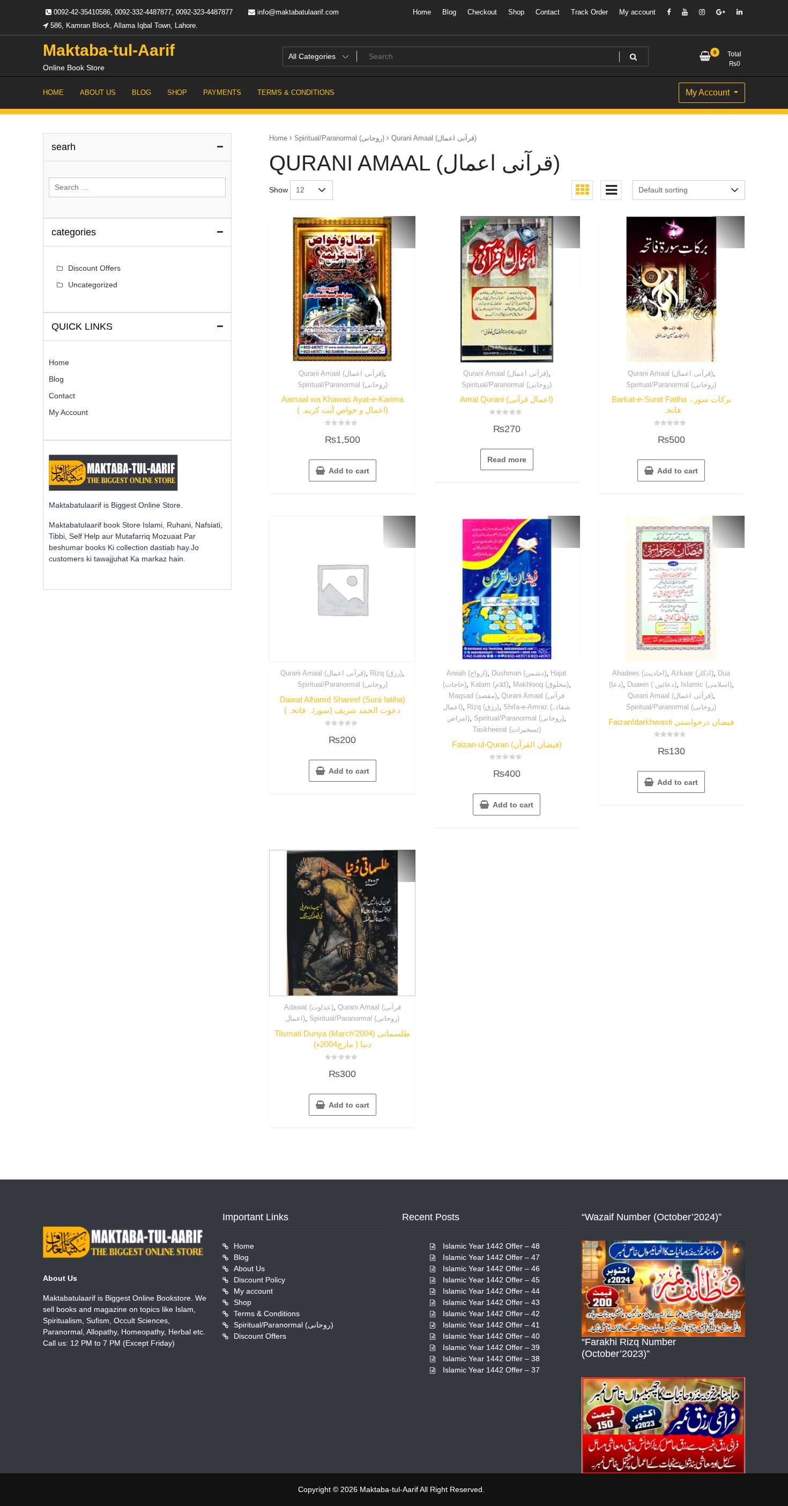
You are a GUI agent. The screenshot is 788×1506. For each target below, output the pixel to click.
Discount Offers (94, 268)
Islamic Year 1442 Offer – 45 (491, 1279)
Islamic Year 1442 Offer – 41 (491, 1324)
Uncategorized (92, 284)
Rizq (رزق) (386, 673)
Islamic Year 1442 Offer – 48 (491, 1246)
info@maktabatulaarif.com (297, 12)
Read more (506, 459)
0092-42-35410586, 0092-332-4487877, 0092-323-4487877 (142, 12)
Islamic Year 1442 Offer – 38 (491, 1358)
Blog (449, 12)
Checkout (482, 12)
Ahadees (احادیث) (639, 673)
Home (422, 12)
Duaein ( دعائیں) (652, 684)
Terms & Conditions (267, 1313)
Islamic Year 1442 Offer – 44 (491, 1291)
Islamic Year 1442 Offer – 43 (491, 1302)
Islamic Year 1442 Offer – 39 (491, 1347)
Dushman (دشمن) (519, 673)
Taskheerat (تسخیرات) (507, 729)
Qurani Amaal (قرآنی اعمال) (341, 373)
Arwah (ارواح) (467, 673)
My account (637, 12)
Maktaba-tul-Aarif (109, 50)
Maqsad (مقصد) (473, 696)
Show (278, 190)
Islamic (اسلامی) (706, 684)
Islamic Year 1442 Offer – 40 (491, 1336)
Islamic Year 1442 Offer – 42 (491, 1313)
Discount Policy (259, 1279)
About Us (249, 1268)
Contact (548, 12)
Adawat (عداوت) (308, 1007)
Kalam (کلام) (490, 684)
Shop (516, 12)
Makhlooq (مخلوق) (541, 684)
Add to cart (349, 470)
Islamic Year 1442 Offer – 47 (491, 1257)
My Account (709, 92)
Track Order (589, 12)
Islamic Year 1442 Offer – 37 (491, 1370)
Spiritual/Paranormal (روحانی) (339, 138)
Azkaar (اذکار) (692, 673)
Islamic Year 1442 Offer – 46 (491, 1268)
